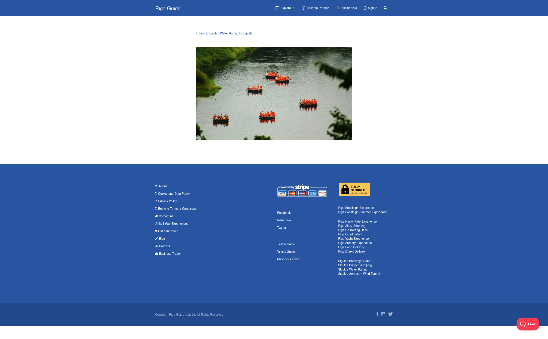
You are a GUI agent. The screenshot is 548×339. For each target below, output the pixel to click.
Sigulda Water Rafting (353, 269)
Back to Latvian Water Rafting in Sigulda (225, 33)
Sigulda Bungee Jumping (355, 265)
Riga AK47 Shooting (351, 225)
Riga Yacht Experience (353, 238)
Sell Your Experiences (173, 223)
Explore (286, 8)
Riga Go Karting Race (353, 230)
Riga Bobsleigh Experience (356, 207)
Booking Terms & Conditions (177, 208)
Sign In (372, 8)
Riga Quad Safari (350, 234)
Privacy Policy (167, 201)
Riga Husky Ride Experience (357, 221)
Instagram (284, 220)
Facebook (284, 212)
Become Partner (318, 8)
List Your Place (168, 231)
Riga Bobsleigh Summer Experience (362, 212)
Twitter (281, 227)
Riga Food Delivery (351, 247)
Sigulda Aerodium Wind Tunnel (359, 273)
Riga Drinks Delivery (352, 251)
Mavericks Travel (288, 259)
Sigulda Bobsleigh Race (354, 261)
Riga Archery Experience (355, 243)
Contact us (166, 216)
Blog (162, 238)
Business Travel (169, 253)
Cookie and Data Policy (174, 193)
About (163, 186)
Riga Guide (167, 8)
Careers (164, 246)
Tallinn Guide (286, 244)
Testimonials (348, 8)
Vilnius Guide (286, 251)
